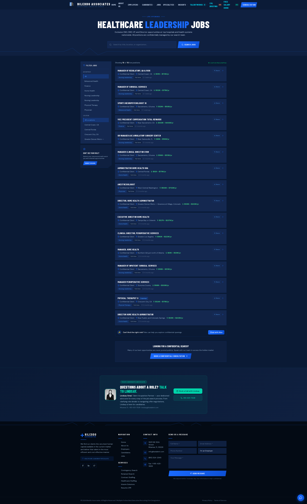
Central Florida (90, 130)
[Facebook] (83, 465)
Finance (88, 86)
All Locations (90, 120)
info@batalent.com (156, 452)
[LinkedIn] (88, 465)
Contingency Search (129, 470)
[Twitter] (94, 465)
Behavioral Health (91, 81)
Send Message (199, 473)
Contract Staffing (128, 477)
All (86, 76)
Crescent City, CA (91, 134)
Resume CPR (126, 488)
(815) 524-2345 (155, 458)
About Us (124, 446)
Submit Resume (90, 163)
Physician (88, 110)
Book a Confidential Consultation (169, 356)
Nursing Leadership (92, 95)
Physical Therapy (91, 105)
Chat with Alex (216, 332)
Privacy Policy (207, 500)
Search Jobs (190, 45)
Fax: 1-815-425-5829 (155, 465)
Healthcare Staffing (129, 481)
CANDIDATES (147, 4)
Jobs (123, 456)
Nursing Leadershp (92, 100)
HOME (114, 4)
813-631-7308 (189, 398)
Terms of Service (220, 500)
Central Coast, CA (92, 125)
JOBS (159, 4)
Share (218, 71)
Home (123, 442)
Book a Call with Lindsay (189, 391)
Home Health (90, 91)
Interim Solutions (128, 484)
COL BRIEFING (215, 4)
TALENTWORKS (197, 4)
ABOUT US (121, 4)
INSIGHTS (182, 4)
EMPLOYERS (133, 4)
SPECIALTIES (168, 4)
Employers (125, 449)
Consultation (249, 5)
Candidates (125, 452)
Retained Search (127, 474)
